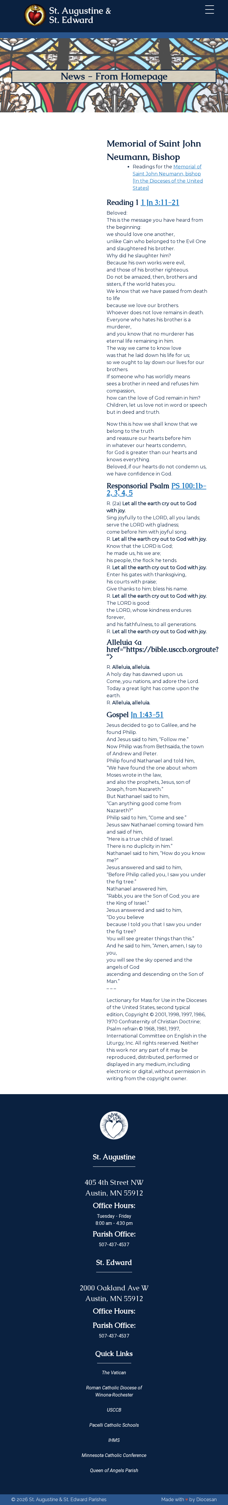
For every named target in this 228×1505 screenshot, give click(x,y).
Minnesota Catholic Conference (114, 1455)
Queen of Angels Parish (114, 1470)
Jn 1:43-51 (147, 714)
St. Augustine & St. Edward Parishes (68, 1499)
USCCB (114, 1410)
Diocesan (206, 1499)
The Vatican (114, 1372)
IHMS (114, 1440)
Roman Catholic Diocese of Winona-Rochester (114, 1391)
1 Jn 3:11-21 (160, 202)
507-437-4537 (114, 1244)
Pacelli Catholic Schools (114, 1425)
